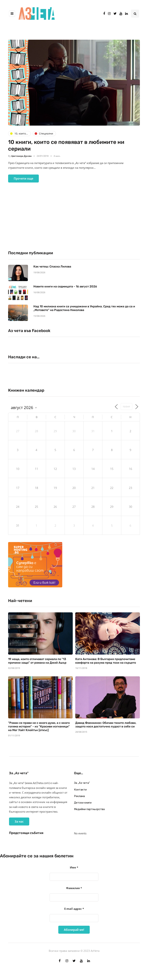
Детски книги (83, 802)
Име (74, 867)
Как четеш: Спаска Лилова (52, 266)
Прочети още (23, 179)
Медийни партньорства (89, 809)
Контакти (80, 789)
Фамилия (74, 888)
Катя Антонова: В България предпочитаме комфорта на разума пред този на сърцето (105, 660)
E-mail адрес (74, 908)
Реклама (79, 796)
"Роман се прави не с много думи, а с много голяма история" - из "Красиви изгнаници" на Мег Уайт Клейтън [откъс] (39, 726)
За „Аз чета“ (82, 783)
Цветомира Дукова (21, 155)
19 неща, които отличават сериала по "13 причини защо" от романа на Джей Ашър (37, 660)
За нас (19, 821)
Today (126, 406)
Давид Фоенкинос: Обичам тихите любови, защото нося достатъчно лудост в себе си (105, 724)
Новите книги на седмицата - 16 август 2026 (65, 286)
